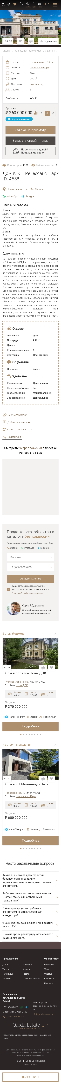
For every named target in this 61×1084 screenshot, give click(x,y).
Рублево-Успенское (16, 681)
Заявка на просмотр (30, 130)
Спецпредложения (31, 978)
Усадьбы (6, 978)
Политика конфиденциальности (30, 1055)
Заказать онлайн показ (30, 140)
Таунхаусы (7, 974)
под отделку (36, 84)
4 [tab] (29, 734)
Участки (6, 969)
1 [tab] (21, 734)
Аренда (26, 969)
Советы (48, 974)
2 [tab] (24, 734)
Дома (50, 50)
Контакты (49, 983)
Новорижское (13, 792)
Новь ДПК (22, 685)
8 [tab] (40, 734)
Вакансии (49, 978)
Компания (49, 964)
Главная (6, 50)
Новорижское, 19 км (42, 62)
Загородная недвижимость (29, 50)
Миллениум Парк (26, 796)
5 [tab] (32, 734)
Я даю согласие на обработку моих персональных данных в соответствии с (31, 589)
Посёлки (27, 974)
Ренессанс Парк (39, 67)
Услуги (47, 969)
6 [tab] (35, 734)
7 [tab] (38, 734)
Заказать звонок (15, 1016)
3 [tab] (26, 734)
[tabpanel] (30, 684)
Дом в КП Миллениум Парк (26, 784)
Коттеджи (27, 964)
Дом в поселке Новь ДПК (25, 673)
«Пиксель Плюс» (30, 1064)
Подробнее (30, 726)
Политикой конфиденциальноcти (27, 593)
